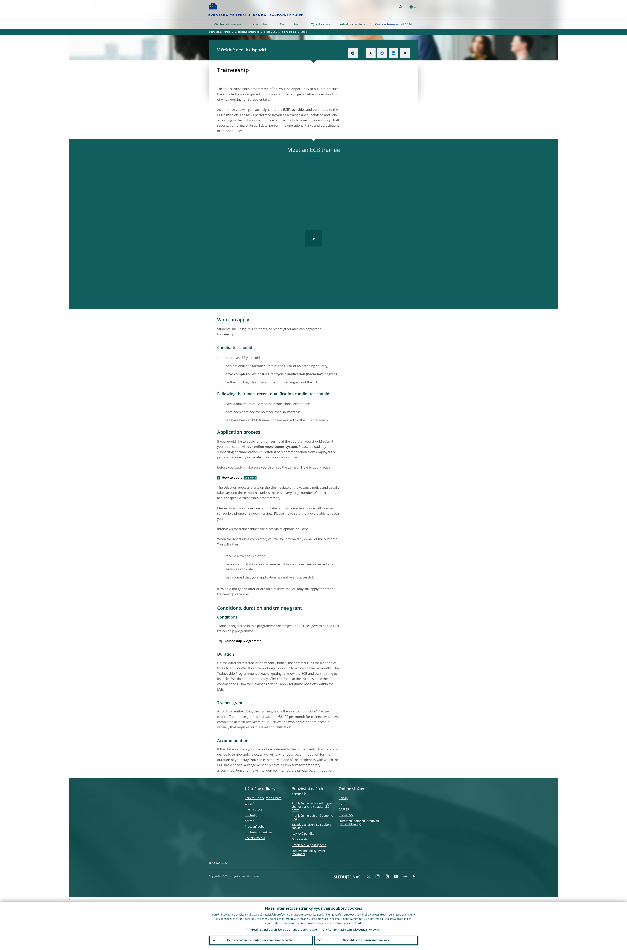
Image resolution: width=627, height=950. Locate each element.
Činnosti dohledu (290, 24)
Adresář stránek (220, 863)
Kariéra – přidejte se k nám (263, 798)
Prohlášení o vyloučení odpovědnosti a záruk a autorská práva (312, 807)
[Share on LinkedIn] (393, 53)
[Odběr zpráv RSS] (414, 876)
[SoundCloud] (405, 876)
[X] (368, 876)
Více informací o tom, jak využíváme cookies (353, 930)
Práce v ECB (270, 32)
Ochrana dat (300, 839)
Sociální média (255, 838)
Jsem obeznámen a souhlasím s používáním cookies (261, 940)
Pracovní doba (255, 826)
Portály (343, 798)
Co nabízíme (289, 32)
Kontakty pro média (258, 832)
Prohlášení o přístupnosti (309, 845)
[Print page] (353, 53)
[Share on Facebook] (382, 53)
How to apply (232, 477)
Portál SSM (346, 815)
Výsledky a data (320, 24)
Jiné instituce (253, 809)
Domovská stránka (219, 32)
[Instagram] (387, 876)
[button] (406, 7)
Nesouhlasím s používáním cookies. (366, 940)
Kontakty (251, 815)
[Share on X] (371, 53)
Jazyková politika (303, 833)
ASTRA (343, 803)
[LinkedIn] (377, 876)
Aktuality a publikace (352, 24)
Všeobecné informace (227, 24)
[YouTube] (396, 876)
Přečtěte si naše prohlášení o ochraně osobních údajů (283, 930)
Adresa (249, 821)
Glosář (249, 803)
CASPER (344, 809)
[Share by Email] (405, 53)
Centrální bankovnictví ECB (391, 24)
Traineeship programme (242, 641)
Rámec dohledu (260, 24)
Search (400, 7)
